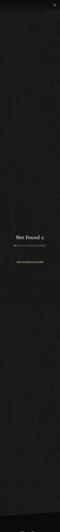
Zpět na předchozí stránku (30, 262)
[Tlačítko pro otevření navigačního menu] (54, 5)
